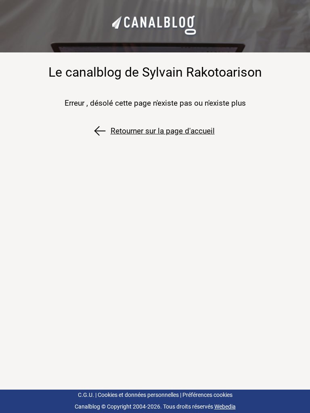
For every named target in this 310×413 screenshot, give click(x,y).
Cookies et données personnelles (138, 395)
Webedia (225, 406)
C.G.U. (86, 395)
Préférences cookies (207, 395)
